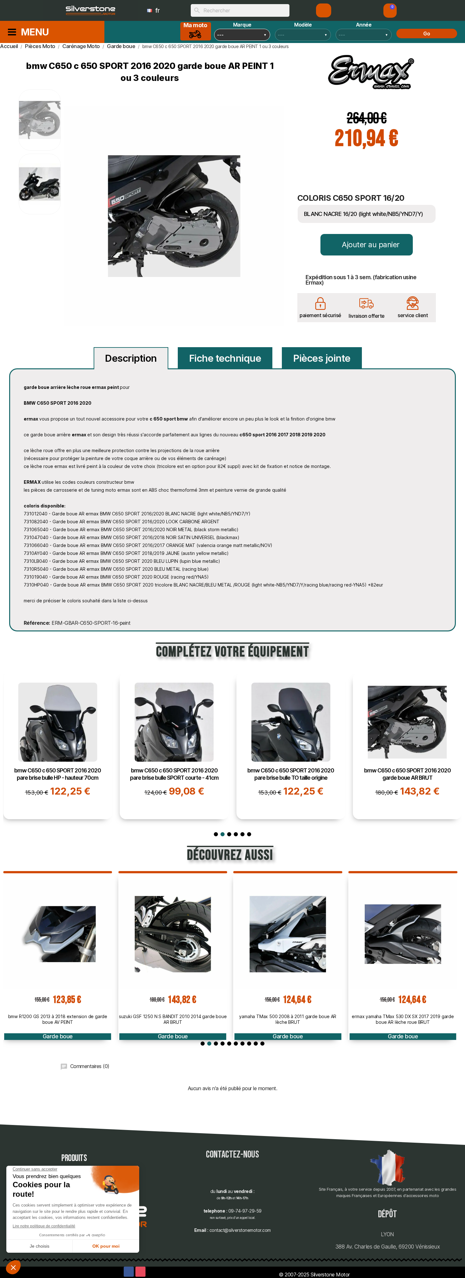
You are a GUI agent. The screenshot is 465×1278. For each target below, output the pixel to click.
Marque (242, 25)
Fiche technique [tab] (225, 358)
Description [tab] (131, 358)
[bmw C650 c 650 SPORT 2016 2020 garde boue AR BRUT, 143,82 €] (407, 746)
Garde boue (58, 1036)
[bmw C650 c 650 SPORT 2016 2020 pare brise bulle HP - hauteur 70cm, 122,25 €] (57, 746)
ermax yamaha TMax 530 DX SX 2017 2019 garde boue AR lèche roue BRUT (403, 1019)
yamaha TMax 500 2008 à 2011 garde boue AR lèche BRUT (287, 1019)
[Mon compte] (324, 10)
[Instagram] (140, 1272)
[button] (390, 10)
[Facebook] (129, 1272)
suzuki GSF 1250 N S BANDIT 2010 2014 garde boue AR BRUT (173, 1019)
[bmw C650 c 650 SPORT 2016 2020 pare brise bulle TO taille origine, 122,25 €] (290, 746)
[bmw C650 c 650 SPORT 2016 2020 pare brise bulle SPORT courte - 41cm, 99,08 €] (174, 746)
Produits (74, 1158)
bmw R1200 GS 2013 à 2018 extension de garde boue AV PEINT (57, 1019)
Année (364, 25)
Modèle (303, 25)
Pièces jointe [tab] (321, 358)
